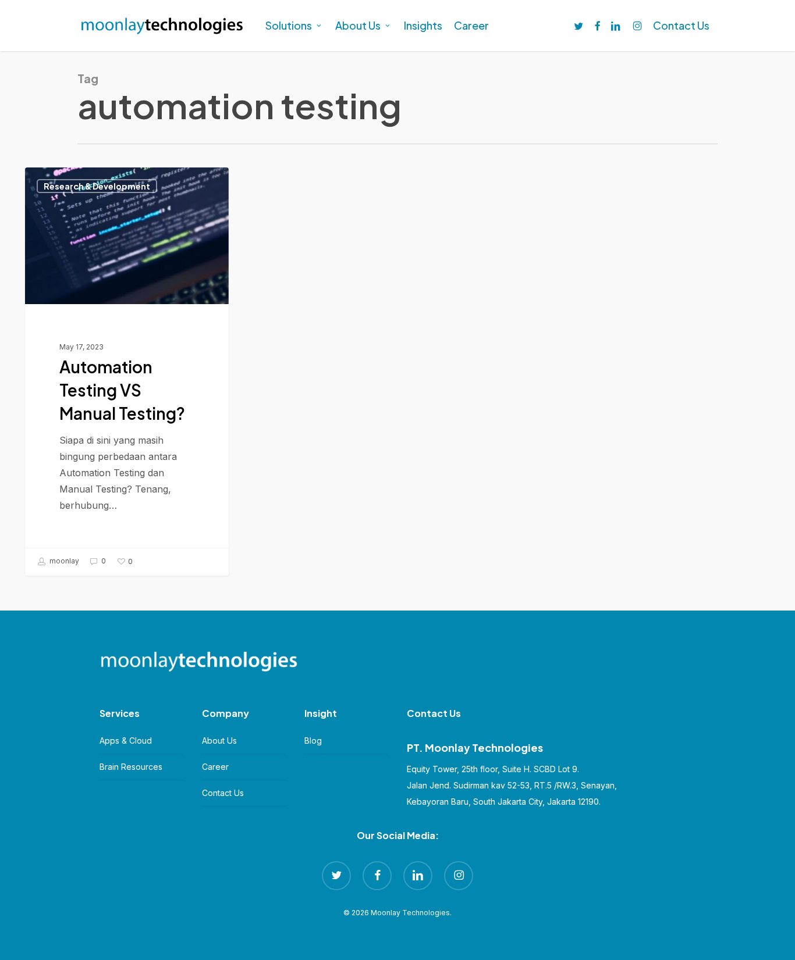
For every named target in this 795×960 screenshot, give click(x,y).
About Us (219, 740)
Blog (313, 740)
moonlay (63, 561)
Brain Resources (131, 767)
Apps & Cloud (126, 740)
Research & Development (97, 186)
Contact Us (223, 793)
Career (215, 767)
